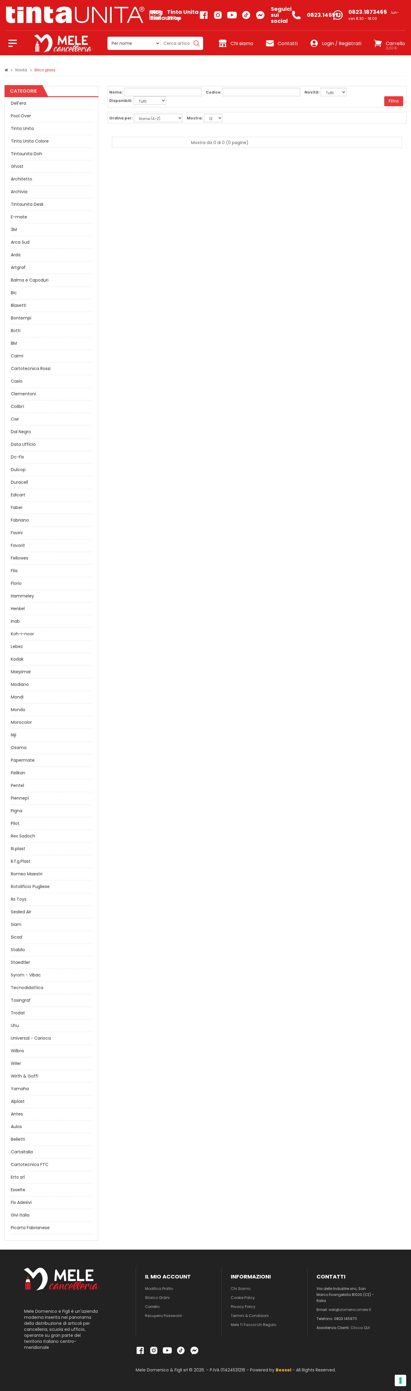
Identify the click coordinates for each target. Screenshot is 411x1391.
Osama (18, 748)
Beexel (283, 1370)
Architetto (21, 179)
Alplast (18, 1101)
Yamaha (20, 1089)
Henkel (18, 609)
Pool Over (21, 116)
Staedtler (20, 962)
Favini (17, 533)
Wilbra (17, 1051)
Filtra (394, 101)
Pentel (17, 785)
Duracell (19, 482)
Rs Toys (18, 899)
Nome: (116, 92)
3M (14, 230)
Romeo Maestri (26, 874)
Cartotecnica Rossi (31, 368)
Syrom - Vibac (26, 975)
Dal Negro (21, 432)
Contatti (288, 43)
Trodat (18, 1013)
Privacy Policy (243, 1306)
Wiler (16, 1063)
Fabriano (20, 520)
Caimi (17, 356)
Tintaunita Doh (26, 154)
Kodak (17, 659)
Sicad (16, 937)
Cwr (15, 419)
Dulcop (18, 470)
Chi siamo (241, 43)
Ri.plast (18, 849)
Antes (17, 1114)
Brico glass (45, 69)
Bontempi (21, 318)
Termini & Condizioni (250, 1315)
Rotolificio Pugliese (30, 887)
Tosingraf (21, 1000)
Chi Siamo (240, 1288)
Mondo (18, 710)
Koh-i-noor (22, 634)
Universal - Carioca (31, 1038)
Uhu (15, 1025)
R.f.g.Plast (20, 861)
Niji (13, 735)
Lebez (17, 646)
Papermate (23, 760)
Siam (16, 924)
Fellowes (19, 558)
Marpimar (21, 672)
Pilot (15, 823)
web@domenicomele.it (350, 1309)
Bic (14, 293)
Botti (15, 331)
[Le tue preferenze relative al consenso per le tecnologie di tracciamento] (400, 1380)
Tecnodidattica (27, 988)
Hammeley (22, 596)
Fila (14, 571)
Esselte (18, 1190)
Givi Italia (20, 1215)
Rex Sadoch (23, 836)
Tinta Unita (22, 128)
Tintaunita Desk (27, 204)
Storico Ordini (157, 1297)
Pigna (16, 811)
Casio (17, 381)
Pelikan (18, 773)
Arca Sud (20, 242)
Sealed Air (21, 912)
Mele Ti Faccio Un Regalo (253, 1324)
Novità (21, 69)
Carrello (152, 1306)
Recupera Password (163, 1315)
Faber (17, 507)
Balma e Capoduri (29, 280)
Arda (15, 255)
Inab (15, 621)
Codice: (213, 92)
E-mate (19, 217)
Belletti (18, 1139)
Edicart (18, 495)
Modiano (20, 684)
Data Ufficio (23, 444)
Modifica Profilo (159, 1288)
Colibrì (17, 406)
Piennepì (20, 798)
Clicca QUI (360, 1327)
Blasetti (18, 305)
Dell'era (18, 103)
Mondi (17, 697)
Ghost (17, 166)
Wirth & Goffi (24, 1076)
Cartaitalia (22, 1152)
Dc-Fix (17, 457)
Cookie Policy (243, 1297)
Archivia (19, 192)
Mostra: (195, 118)
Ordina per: (121, 118)
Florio (16, 583)
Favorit (18, 545)
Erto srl (18, 1177)
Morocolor (21, 722)
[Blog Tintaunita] (77, 15)
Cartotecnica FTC (29, 1164)
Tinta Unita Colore (30, 141)
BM (14, 343)
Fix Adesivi (21, 1202)
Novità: (312, 92)
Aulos (16, 1127)
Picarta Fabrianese (30, 1228)
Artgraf (18, 267)
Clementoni (23, 394)
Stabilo (18, 950)
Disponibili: (120, 100)
